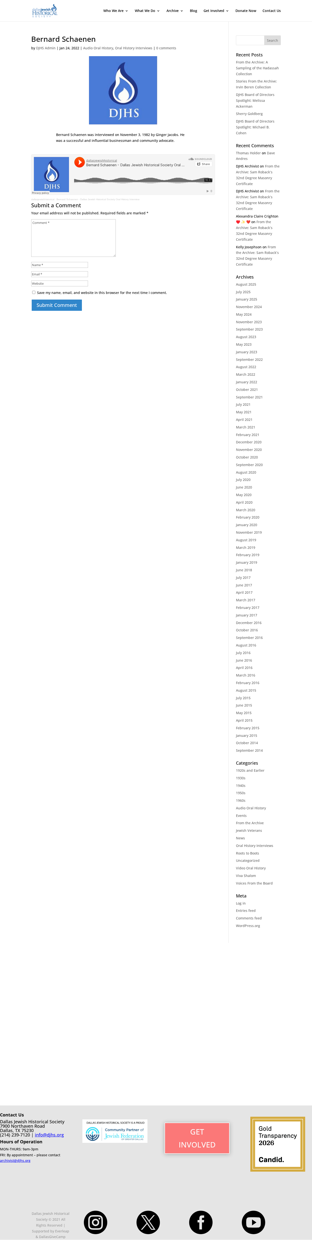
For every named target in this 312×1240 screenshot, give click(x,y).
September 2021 (249, 397)
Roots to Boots (247, 853)
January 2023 (246, 352)
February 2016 (247, 682)
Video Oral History (251, 868)
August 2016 (246, 645)
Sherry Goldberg (249, 113)
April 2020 (244, 502)
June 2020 (244, 487)
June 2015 (244, 705)
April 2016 (244, 667)
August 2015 (246, 690)
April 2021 (244, 419)
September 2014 (249, 750)
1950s (240, 793)
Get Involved (214, 11)
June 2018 (244, 570)
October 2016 (247, 630)
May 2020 (244, 494)
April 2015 (244, 720)
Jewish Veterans (249, 830)
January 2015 (246, 735)
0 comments (166, 48)
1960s (240, 800)
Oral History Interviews (133, 48)
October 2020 (247, 457)
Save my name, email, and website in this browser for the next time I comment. (102, 292)
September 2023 (249, 329)
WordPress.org (248, 925)
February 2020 (247, 517)
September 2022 (249, 359)
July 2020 (243, 479)
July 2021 (243, 404)
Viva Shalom (246, 875)
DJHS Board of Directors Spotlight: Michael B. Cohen (255, 127)
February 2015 (247, 728)
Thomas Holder (248, 153)
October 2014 (247, 742)
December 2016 (249, 622)
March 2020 (245, 510)
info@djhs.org (49, 1135)
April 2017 (244, 592)
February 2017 (247, 607)
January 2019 (246, 562)
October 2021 (247, 389)
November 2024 (249, 306)
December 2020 (249, 442)
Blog (193, 11)
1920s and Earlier (250, 770)
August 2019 (246, 540)
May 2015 (244, 712)
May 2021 (244, 412)
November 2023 (249, 322)
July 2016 (243, 652)
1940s (240, 785)
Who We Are (113, 11)
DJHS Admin (46, 48)
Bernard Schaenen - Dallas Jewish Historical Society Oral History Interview (98, 199)
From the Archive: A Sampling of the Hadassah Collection (257, 68)
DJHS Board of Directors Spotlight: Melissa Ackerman (255, 100)
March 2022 (245, 374)
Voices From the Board (254, 883)
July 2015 (243, 698)
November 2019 (249, 532)
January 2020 (246, 524)
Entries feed (246, 910)
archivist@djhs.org (15, 1160)
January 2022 (246, 382)
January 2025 (246, 299)
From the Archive (250, 823)
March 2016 (245, 675)
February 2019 (247, 554)
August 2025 (246, 284)
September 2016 (249, 637)
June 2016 (244, 660)
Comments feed (249, 918)
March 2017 (245, 600)
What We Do (145, 11)
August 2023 (246, 336)
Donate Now (245, 11)
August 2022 (246, 367)
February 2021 (247, 434)
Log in (241, 903)
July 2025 (243, 292)
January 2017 (246, 615)
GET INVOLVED (197, 1138)
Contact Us (272, 11)
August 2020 (246, 472)
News (240, 838)
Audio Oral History (98, 48)
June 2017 (244, 585)
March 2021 (245, 427)
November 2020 (249, 449)
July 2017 (243, 577)
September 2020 (249, 464)
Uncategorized (248, 860)
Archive (172, 11)
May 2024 (244, 314)
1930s (240, 778)
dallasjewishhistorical (42, 199)
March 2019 (245, 547)
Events (241, 815)
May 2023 (244, 344)
